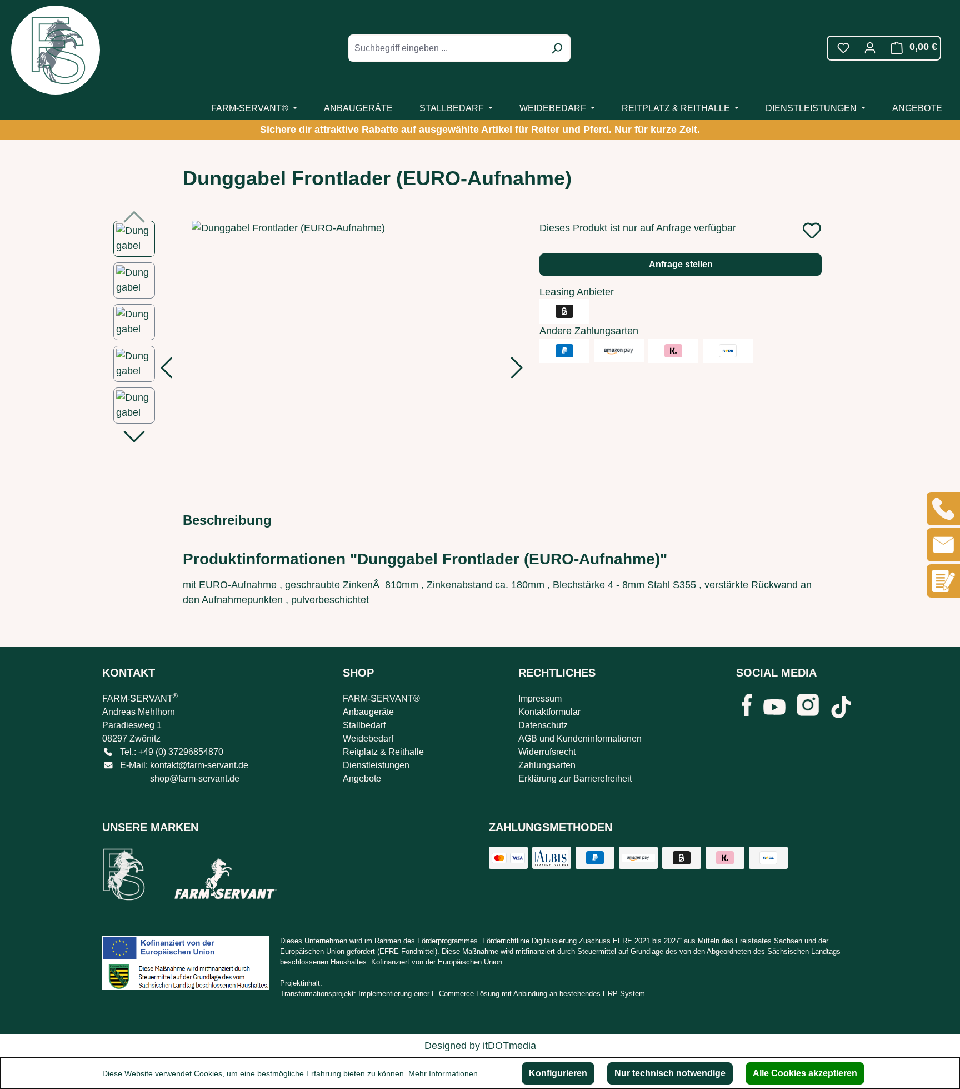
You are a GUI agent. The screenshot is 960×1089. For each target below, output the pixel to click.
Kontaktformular (549, 712)
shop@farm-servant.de (194, 778)
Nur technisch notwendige (670, 1073)
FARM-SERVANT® (381, 698)
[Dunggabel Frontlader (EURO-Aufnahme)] (342, 354)
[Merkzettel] (843, 48)
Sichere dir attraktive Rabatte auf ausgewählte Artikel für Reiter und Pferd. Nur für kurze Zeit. (480, 129)
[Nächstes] (517, 371)
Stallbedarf (364, 725)
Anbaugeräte (368, 712)
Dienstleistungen (376, 765)
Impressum (540, 698)
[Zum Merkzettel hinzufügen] (812, 230)
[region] (315, 354)
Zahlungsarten (547, 765)
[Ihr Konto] (870, 48)
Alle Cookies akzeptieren (805, 1073)
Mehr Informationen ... (447, 1073)
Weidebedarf (368, 738)
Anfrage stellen (681, 264)
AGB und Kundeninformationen (580, 738)
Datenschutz (543, 725)
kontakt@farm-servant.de (199, 765)
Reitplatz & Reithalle (383, 752)
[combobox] (446, 48)
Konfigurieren (558, 1073)
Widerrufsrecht (547, 752)
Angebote (362, 778)
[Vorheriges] (166, 371)
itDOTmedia (509, 1045)
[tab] (227, 520)
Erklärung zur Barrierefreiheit (575, 778)
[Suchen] (556, 48)
